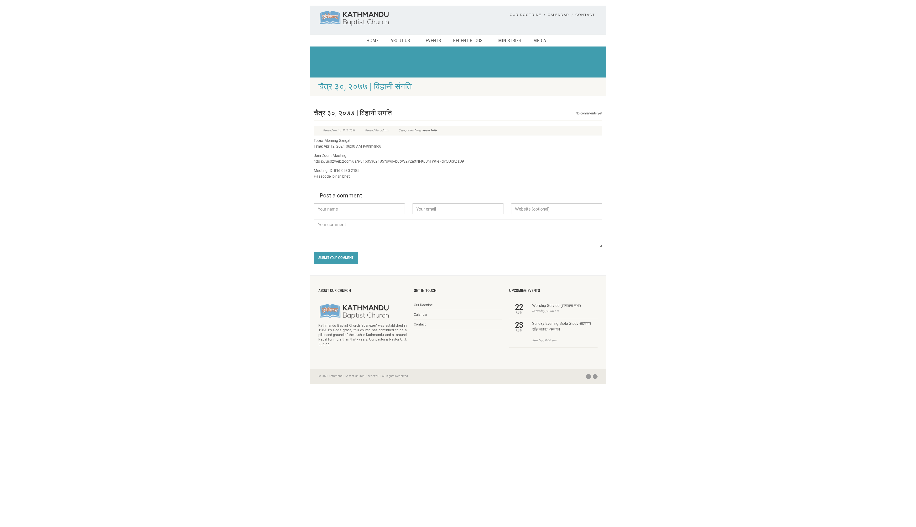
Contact (585, 14)
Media (539, 40)
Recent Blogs (468, 40)
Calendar (558, 14)
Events (433, 40)
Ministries (509, 40)
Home (372, 40)
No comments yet (589, 113)
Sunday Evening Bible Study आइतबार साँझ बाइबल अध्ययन (561, 326)
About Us (400, 40)
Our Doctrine (525, 14)
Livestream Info (425, 130)
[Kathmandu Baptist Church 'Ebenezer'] (362, 18)
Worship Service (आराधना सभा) (556, 305)
